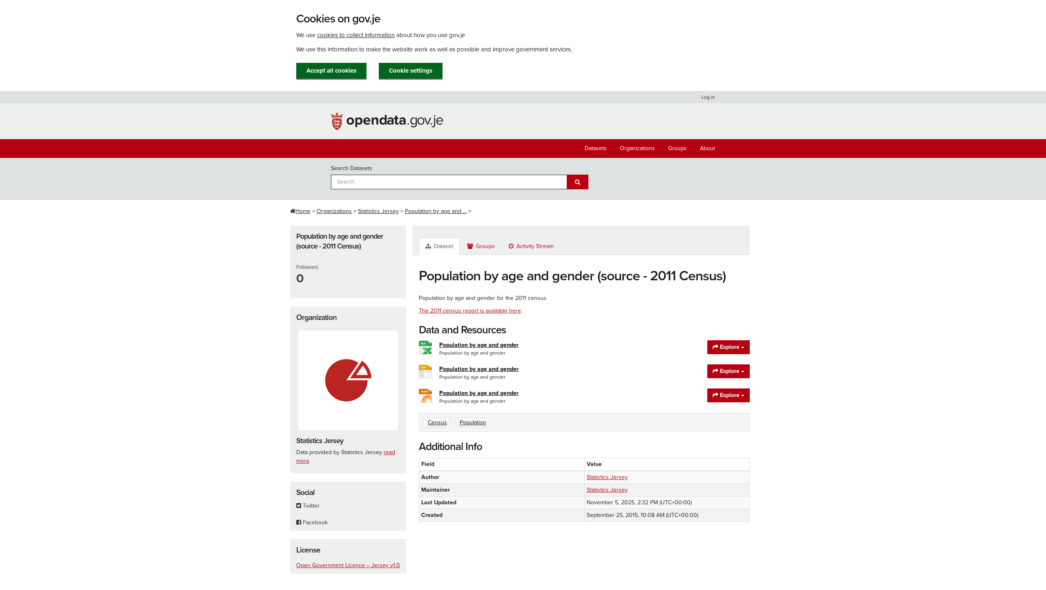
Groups (677, 148)
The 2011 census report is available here (470, 310)
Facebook (314, 522)
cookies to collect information (356, 35)
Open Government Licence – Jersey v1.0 (348, 565)
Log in (708, 97)
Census (437, 422)
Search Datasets (351, 168)
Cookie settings (410, 70)
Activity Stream (534, 246)
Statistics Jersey (378, 211)
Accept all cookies (331, 70)
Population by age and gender (479, 345)
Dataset (442, 246)
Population (473, 422)
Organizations (637, 148)
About (707, 148)
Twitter (310, 505)
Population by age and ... (436, 211)
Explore (729, 347)
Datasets (596, 148)
